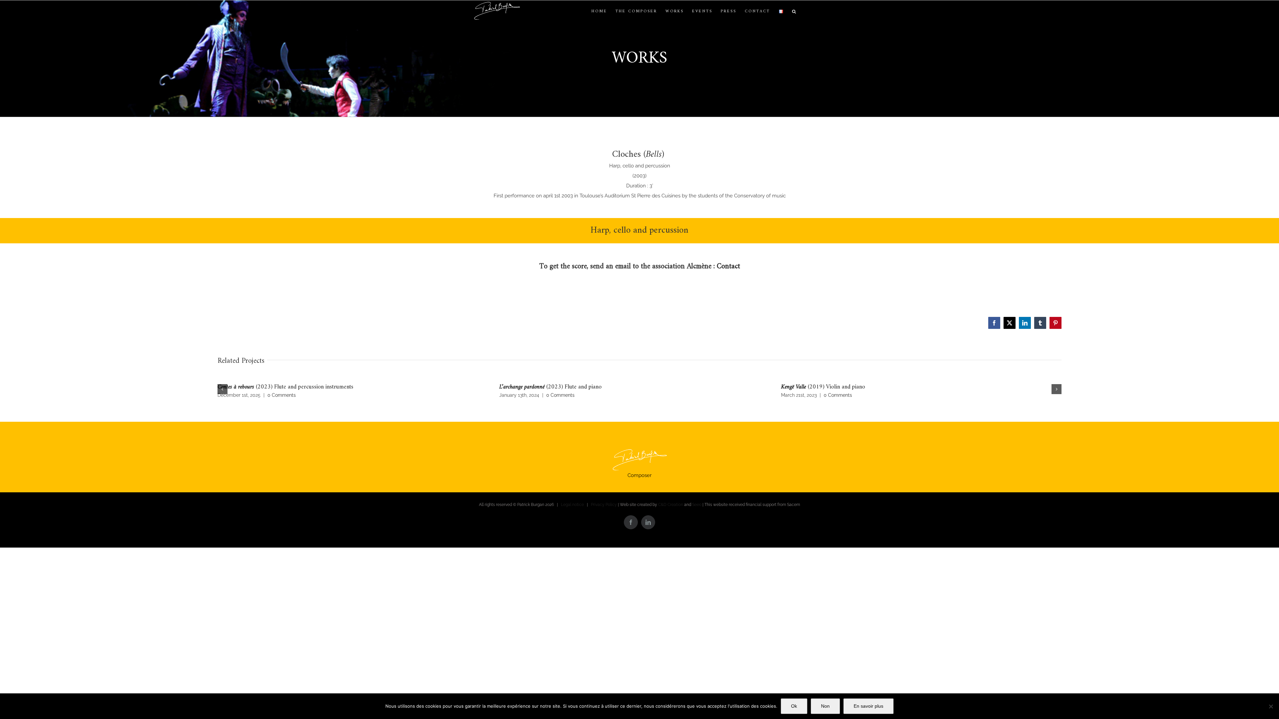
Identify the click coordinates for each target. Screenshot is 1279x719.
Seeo (696, 504)
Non (825, 706)
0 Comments (281, 395)
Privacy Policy (604, 504)
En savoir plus (868, 706)
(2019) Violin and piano (823, 387)
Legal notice (572, 504)
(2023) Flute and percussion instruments (285, 387)
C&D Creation (670, 504)
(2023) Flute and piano (550, 387)
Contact (728, 266)
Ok (794, 706)
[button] (794, 12)
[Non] (1270, 706)
